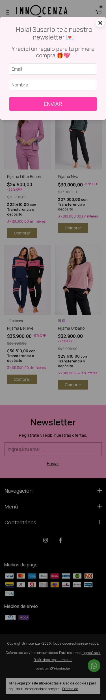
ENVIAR (53, 104)
